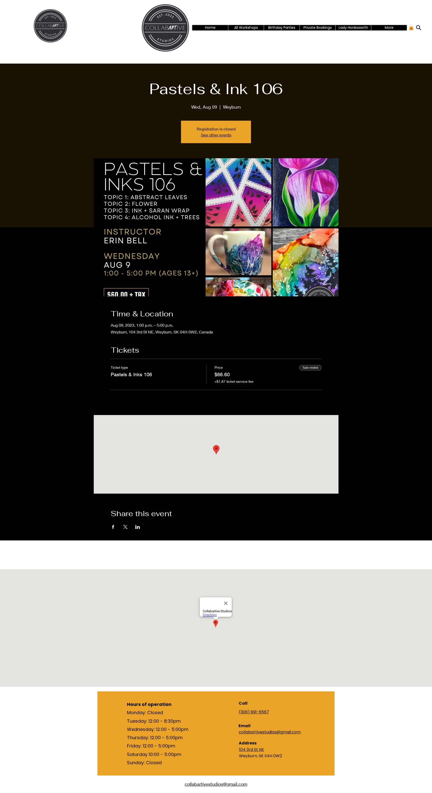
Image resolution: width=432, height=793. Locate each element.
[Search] (418, 27)
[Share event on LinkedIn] (137, 527)
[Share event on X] (125, 527)
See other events (216, 134)
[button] (411, 27)
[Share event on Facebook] (113, 527)
